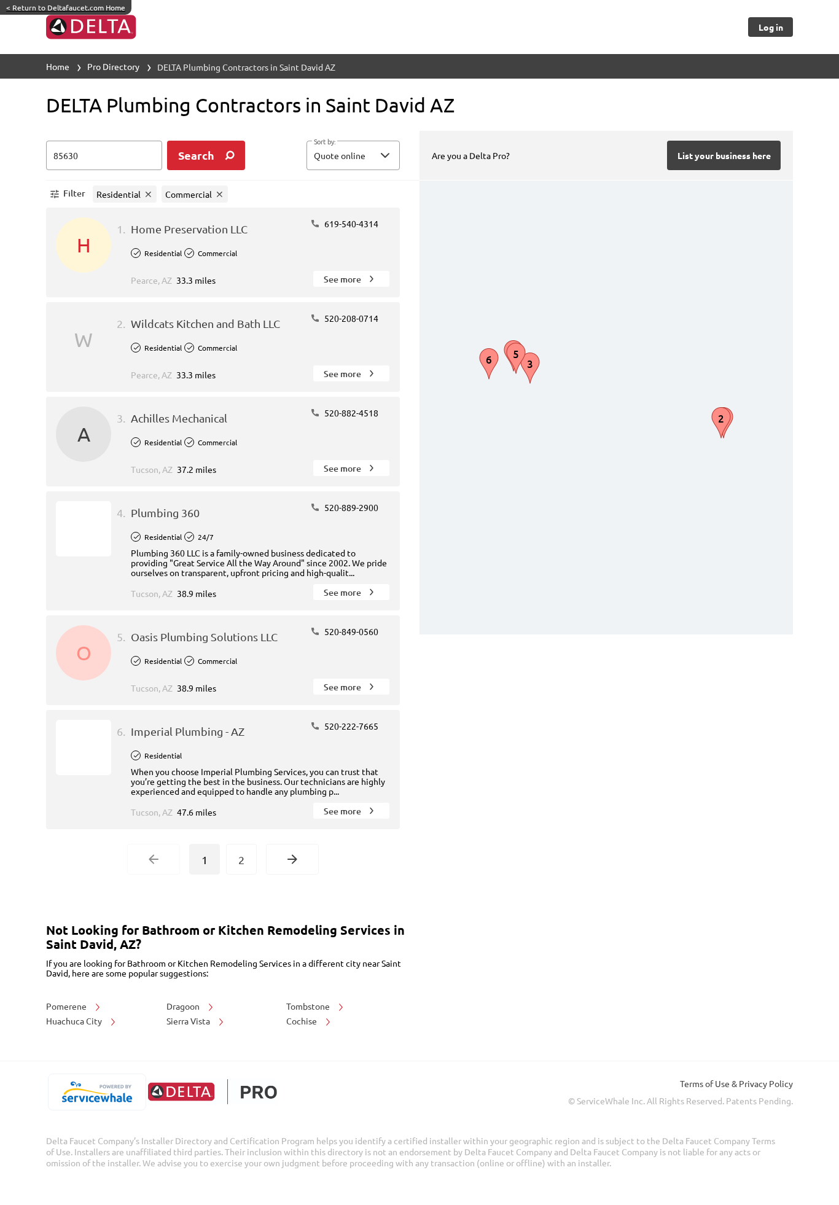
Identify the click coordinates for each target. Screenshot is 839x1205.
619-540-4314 (350, 223)
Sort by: (324, 142)
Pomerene (67, 1006)
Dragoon (183, 1006)
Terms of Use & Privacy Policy (736, 1083)
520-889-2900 (350, 507)
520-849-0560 (350, 631)
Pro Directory (113, 66)
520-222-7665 (350, 725)
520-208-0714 (350, 318)
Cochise (302, 1020)
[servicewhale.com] (96, 1092)
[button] (353, 155)
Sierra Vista (189, 1020)
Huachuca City (75, 1020)
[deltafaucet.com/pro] (212, 1091)
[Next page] (292, 859)
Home (57, 66)
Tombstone (309, 1006)
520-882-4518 (350, 412)
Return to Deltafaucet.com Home (65, 7)
